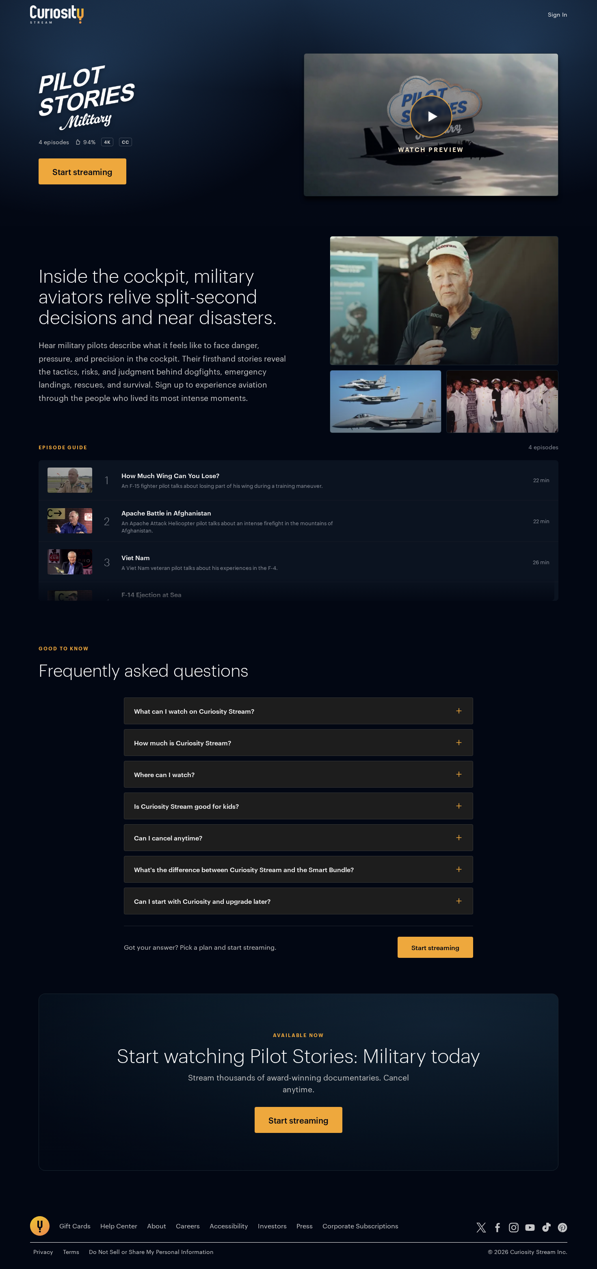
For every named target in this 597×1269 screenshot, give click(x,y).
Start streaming (82, 171)
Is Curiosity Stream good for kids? (186, 805)
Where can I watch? (164, 774)
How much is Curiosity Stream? (182, 742)
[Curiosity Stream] (57, 14)
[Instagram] (514, 1227)
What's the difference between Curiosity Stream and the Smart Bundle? (244, 869)
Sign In (557, 14)
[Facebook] (497, 1227)
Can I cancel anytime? (168, 837)
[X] (481, 1227)
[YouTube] (530, 1227)
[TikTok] (546, 1227)
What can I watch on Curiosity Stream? (194, 710)
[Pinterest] (562, 1227)
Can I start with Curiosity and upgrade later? (202, 901)
